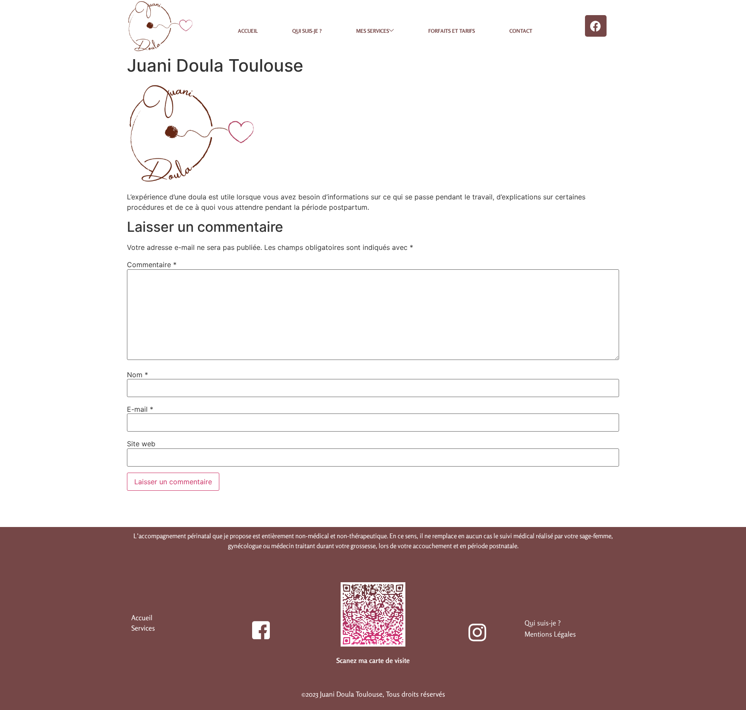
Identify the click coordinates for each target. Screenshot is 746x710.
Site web (141, 443)
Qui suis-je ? (307, 31)
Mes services (372, 31)
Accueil (248, 31)
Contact (520, 31)
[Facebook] (596, 26)
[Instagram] (472, 627)
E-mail (140, 409)
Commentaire (152, 264)
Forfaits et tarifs (451, 31)
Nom (137, 374)
